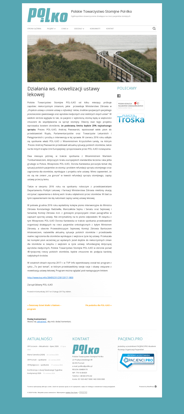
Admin (68, 291)
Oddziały (78, 28)
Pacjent (50, 28)
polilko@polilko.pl (85, 366)
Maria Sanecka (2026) (36, 354)
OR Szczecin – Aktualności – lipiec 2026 (42, 346)
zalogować (41, 321)
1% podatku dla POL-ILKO (98, 305)
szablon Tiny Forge (72, 392)
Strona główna (34, 28)
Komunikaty (95, 28)
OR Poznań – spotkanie (36, 360)
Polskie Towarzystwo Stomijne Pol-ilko (101, 11)
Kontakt (110, 28)
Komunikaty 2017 (42, 291)
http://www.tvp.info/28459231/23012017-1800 (50, 277)
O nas (63, 28)
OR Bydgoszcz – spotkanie (38, 365)
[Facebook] (118, 96)
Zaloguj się (83, 392)
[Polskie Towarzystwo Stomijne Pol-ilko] (47, 21)
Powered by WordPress (146, 386)
